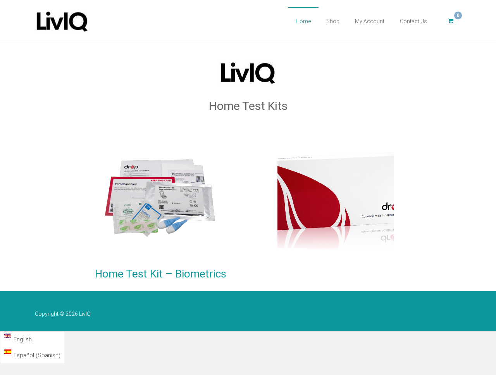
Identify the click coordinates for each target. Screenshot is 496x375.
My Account (369, 21)
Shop (332, 21)
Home (303, 21)
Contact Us (413, 21)
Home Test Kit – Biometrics (160, 273)
